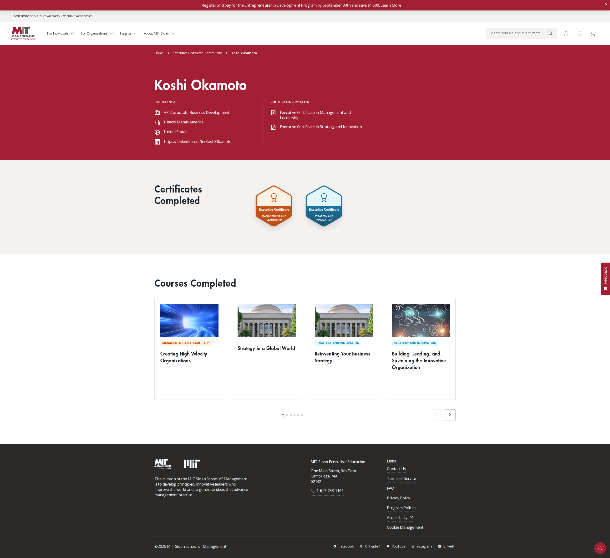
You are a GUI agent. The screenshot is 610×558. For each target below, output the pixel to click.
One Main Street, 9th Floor (334, 470)
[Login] (566, 33)
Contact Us (396, 469)
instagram (424, 546)
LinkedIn (449, 546)
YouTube (398, 546)
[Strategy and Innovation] (324, 207)
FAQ (390, 488)
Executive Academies (76, 16)
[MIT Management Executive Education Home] (23, 33)
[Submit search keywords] (550, 33)
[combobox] (521, 33)
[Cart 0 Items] (593, 33)
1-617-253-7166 (330, 490)
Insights (125, 33)
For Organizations (94, 33)
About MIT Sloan (156, 33)
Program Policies (401, 508)
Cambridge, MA (324, 476)
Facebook (346, 546)
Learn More (391, 5)
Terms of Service (401, 479)
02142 (316, 481)
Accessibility (397, 518)
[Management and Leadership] (274, 207)
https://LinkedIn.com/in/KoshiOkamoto (197, 141)
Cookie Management (405, 527)
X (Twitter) (372, 546)
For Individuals (57, 33)
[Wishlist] (579, 33)
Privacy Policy (398, 498)
